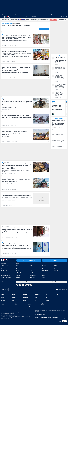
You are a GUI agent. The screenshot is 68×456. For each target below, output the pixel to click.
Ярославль (4, 23)
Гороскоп (30, 14)
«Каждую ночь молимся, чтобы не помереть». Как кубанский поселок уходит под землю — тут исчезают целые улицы (17, 69)
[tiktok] (31, 285)
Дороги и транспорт (20, 272)
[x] (28, 285)
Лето (31, 270)
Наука (31, 273)
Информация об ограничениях (39, 312)
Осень (43, 267)
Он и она (44, 265)
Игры (46, 14)
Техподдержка (3, 273)
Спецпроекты (57, 273)
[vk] (20, 285)
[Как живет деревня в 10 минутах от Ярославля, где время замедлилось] (41, 183)
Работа (43, 272)
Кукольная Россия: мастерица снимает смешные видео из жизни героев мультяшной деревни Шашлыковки (16, 53)
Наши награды (4, 270)
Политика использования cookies (40, 314)
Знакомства (10, 14)
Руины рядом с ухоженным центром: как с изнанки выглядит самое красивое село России (17, 116)
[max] (26, 285)
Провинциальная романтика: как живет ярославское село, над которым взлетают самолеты (15, 133)
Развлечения (44, 273)
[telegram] (17, 285)
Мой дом (32, 272)
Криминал (32, 267)
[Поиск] (61, 16)
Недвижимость (4, 14)
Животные (18, 275)
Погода (15, 14)
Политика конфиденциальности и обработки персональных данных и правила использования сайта (50, 318)
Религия (43, 275)
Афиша (25, 14)
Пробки (40, 14)
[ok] (23, 285)
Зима (31, 265)
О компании (3, 268)
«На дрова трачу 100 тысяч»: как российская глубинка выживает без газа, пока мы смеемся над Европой (17, 229)
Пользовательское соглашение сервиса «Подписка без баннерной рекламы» (46, 317)
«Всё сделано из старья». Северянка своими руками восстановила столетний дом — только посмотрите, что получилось (16, 37)
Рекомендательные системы (39, 315)
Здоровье (18, 277)
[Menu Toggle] (1, 16)
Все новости (9, 23)
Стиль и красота (57, 267)
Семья (43, 277)
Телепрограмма (20, 14)
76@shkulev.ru (12, 317)
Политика (44, 268)
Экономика (56, 272)
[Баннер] (21, 20)
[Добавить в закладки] (48, 45)
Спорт (55, 265)
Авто (17, 265)
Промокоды (50, 14)
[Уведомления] (63, 16)
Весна (17, 268)
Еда (17, 273)
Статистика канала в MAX (6, 277)
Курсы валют (35, 14)
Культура (32, 268)
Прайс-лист (3, 267)
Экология (56, 270)
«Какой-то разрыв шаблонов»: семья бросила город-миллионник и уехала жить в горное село (17, 196)
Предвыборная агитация (5, 275)
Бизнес (17, 267)
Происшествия (45, 270)
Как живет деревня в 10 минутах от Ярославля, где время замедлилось (16, 180)
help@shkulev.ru (8, 318)
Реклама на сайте (4, 265)
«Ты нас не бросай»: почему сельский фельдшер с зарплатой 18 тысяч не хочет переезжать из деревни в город (15, 245)
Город (17, 270)
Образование (32, 277)
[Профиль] (66, 16)
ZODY (43, 14)
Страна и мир (56, 268)
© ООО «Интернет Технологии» (18, 321)
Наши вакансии (4, 272)
